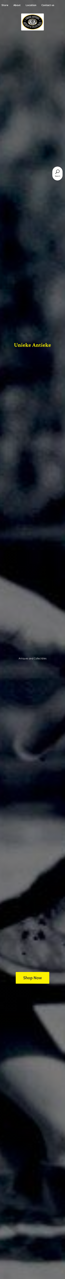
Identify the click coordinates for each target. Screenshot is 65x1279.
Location (31, 5)
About (17, 5)
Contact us (47, 5)
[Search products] (57, 171)
